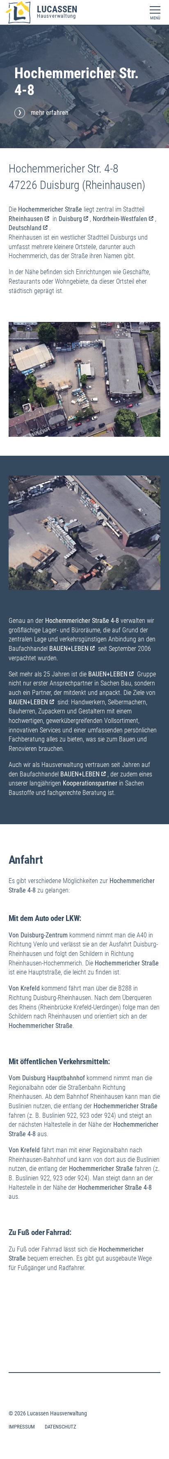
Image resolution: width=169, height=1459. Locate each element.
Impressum (22, 1427)
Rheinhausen (26, 219)
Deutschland (25, 228)
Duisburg (70, 219)
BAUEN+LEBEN (69, 649)
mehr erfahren (50, 113)
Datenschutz (60, 1427)
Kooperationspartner (90, 783)
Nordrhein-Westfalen (120, 219)
